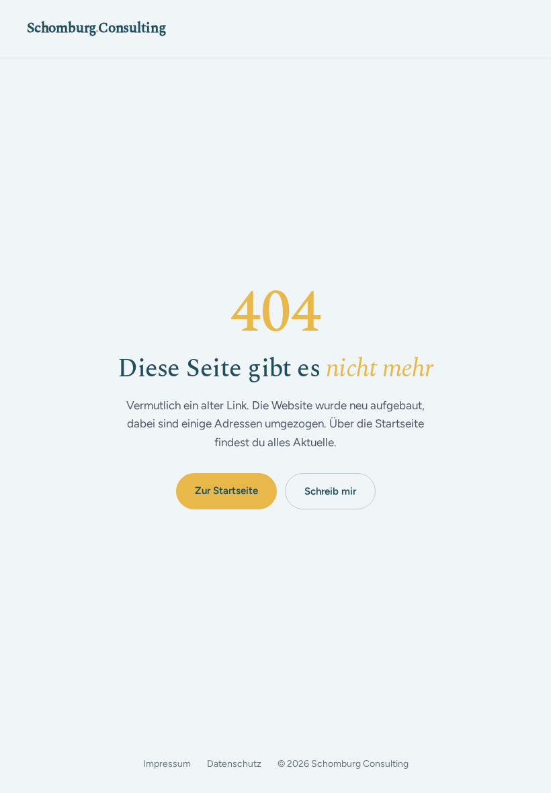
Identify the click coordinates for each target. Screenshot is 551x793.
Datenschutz (234, 763)
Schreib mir (330, 491)
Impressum (167, 763)
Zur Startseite (226, 491)
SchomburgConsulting (96, 28)
